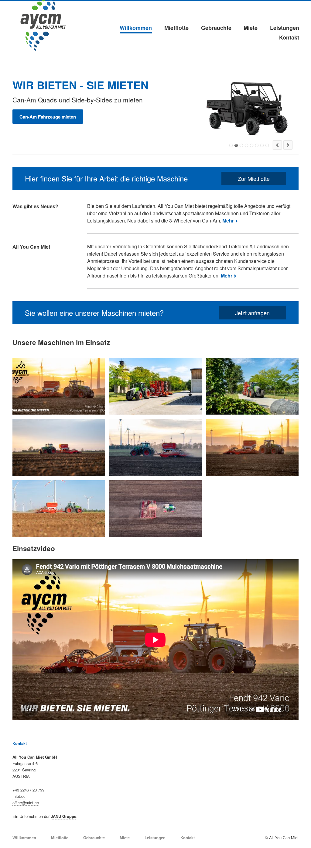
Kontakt (289, 37)
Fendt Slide (246, 145)
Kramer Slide (267, 145)
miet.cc (19, 796)
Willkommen (136, 28)
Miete (251, 28)
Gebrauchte (216, 28)
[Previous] (277, 145)
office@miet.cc (25, 802)
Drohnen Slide (262, 145)
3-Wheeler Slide (231, 145)
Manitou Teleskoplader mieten (51, 116)
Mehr (228, 220)
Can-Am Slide (236, 145)
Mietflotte (176, 28)
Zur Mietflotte (254, 178)
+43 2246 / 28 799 (28, 790)
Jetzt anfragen (252, 313)
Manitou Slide (241, 145)
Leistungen (284, 28)
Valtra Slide (251, 145)
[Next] (287, 145)
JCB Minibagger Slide (256, 145)
